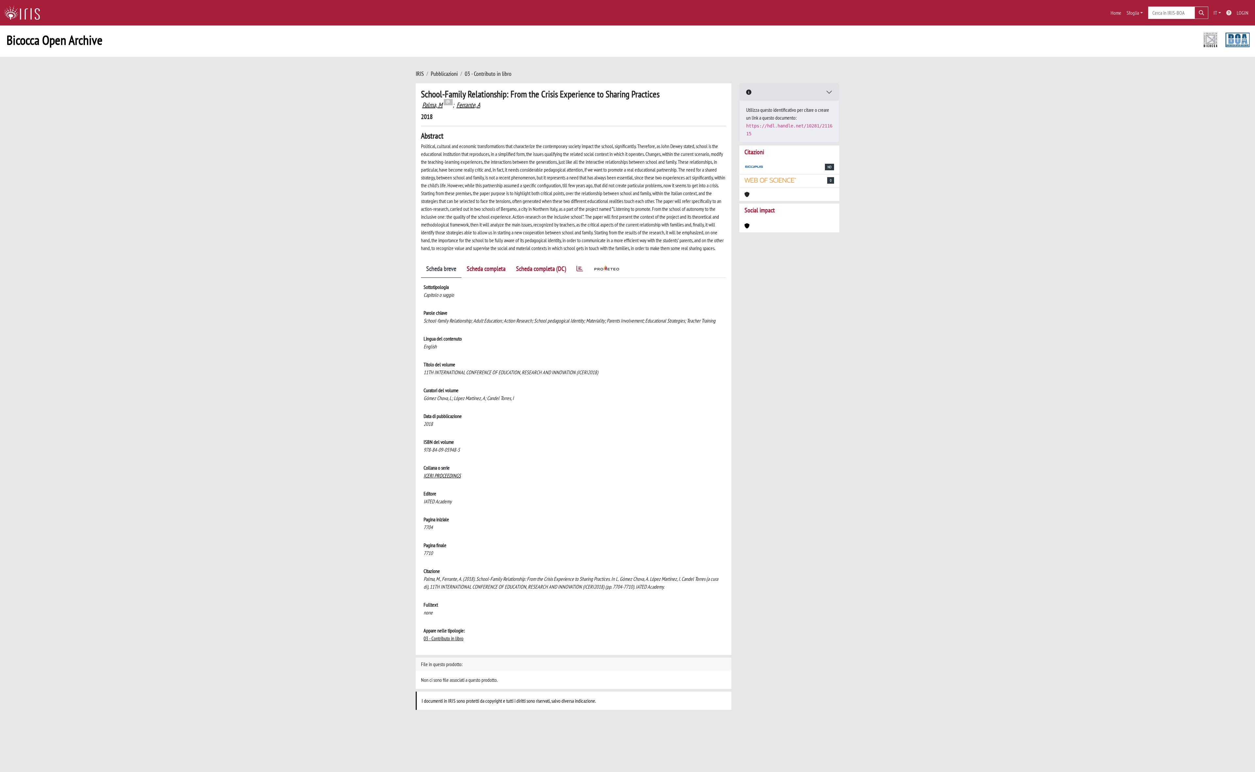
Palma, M (432, 105)
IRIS (420, 73)
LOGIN (1242, 12)
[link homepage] (24, 13)
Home (1116, 12)
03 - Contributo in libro (488, 73)
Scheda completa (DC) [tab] (541, 268)
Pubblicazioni (444, 73)
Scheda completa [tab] (486, 268)
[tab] (579, 269)
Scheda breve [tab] (441, 268)
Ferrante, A (468, 105)
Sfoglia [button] (1133, 12)
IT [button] (1215, 12)
